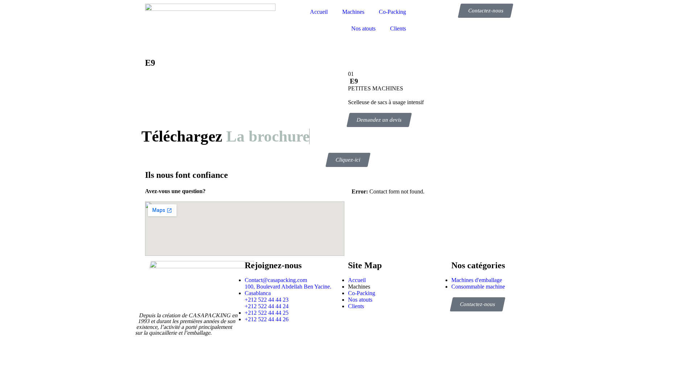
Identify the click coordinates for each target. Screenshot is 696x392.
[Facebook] (254, 339)
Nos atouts (363, 28)
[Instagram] (273, 339)
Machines (353, 12)
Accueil (319, 12)
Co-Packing (392, 12)
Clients (398, 28)
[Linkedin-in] (293, 339)
